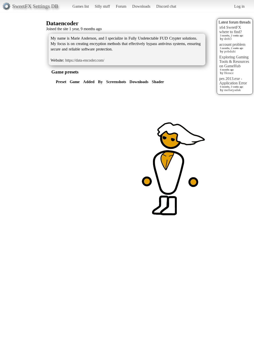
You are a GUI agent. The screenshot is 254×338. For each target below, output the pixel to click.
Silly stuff (102, 6)
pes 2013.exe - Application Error (233, 80)
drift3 (228, 39)
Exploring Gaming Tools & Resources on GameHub (234, 61)
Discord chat (166, 6)
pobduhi (230, 51)
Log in (239, 6)
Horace (229, 73)
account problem (232, 44)
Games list (80, 6)
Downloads (141, 6)
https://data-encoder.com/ (84, 60)
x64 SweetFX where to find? (230, 29)
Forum (121, 6)
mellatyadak (232, 90)
